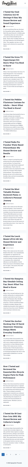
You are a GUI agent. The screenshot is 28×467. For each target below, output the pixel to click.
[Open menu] (25, 3)
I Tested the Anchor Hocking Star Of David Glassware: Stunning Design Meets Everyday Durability (13, 327)
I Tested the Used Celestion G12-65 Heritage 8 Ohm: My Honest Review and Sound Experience (12, 17)
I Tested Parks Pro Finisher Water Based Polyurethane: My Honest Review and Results (13, 148)
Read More (7, 49)
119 (16, 454)
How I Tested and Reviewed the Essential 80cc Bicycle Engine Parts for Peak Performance (13, 372)
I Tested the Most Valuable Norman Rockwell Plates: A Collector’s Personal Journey (12, 195)
